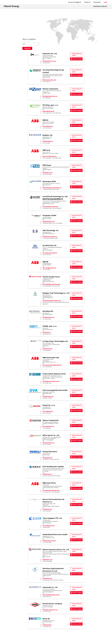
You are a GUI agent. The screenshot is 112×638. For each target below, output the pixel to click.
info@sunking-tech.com (49, 80)
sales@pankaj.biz (47, 457)
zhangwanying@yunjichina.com (52, 300)
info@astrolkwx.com (48, 317)
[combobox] (30, 44)
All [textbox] (24, 44)
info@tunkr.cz (47, 332)
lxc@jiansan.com (47, 578)
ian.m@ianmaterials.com (50, 253)
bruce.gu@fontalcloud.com (50, 206)
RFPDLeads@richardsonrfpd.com (52, 187)
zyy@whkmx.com (47, 559)
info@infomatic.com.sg (49, 61)
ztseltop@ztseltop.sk (48, 111)
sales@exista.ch (47, 625)
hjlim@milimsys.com (48, 442)
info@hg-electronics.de (49, 540)
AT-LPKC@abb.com (48, 126)
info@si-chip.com (47, 348)
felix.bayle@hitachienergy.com (51, 284)
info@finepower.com (49, 221)
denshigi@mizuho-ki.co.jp (50, 96)
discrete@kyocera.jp (48, 426)
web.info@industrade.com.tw (51, 595)
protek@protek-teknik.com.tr (51, 381)
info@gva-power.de (48, 396)
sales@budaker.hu (48, 141)
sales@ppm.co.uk (47, 172)
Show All (27, 48)
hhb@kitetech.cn (47, 474)
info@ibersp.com (47, 509)
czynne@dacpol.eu (48, 411)
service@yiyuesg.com (49, 525)
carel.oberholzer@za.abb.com (51, 490)
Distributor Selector (100, 6)
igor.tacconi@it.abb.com (50, 156)
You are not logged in (74, 2)
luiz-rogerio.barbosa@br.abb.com (52, 365)
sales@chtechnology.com (50, 236)
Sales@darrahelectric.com (50, 609)
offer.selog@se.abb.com (49, 268)
